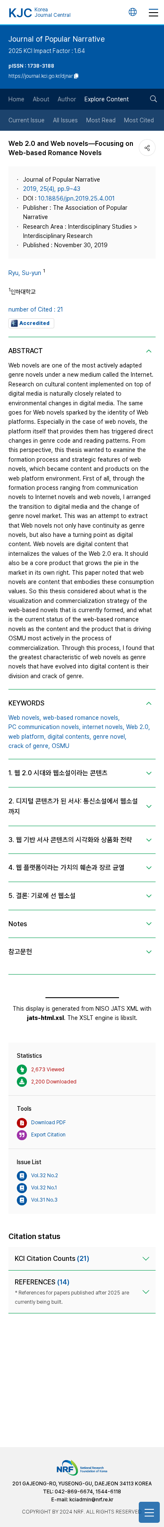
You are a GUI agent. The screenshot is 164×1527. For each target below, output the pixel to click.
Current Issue (26, 120)
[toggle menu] (153, 12)
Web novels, (24, 717)
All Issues (65, 120)
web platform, (27, 736)
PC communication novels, (44, 727)
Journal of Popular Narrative (56, 38)
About (41, 99)
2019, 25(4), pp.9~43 (51, 188)
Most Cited (139, 120)
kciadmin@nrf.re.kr (91, 1500)
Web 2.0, (138, 727)
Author (67, 99)
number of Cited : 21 (35, 309)
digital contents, (69, 736)
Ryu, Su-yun (24, 272)
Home (16, 99)
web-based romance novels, (81, 717)
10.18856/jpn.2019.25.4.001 (76, 198)
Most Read (101, 120)
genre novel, (110, 736)
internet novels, (103, 727)
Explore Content (107, 99)
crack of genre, (29, 745)
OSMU (60, 745)
